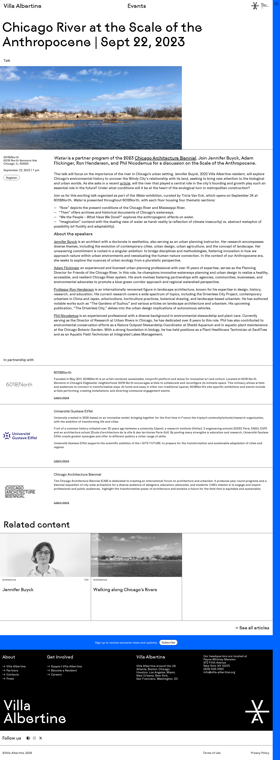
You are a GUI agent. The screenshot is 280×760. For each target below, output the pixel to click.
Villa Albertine (23, 5)
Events (136, 5)
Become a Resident (64, 670)
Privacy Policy (260, 752)
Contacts (12, 674)
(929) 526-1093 (213, 669)
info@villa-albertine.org (219, 672)
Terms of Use (212, 752)
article (125, 183)
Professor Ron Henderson (74, 289)
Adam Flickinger (66, 268)
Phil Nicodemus (66, 315)
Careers (56, 674)
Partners (12, 670)
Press (10, 678)
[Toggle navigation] (276, 3)
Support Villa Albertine (66, 666)
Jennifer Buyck (65, 241)
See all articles (254, 627)
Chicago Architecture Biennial (165, 158)
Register (11, 177)
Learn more (61, 397)
